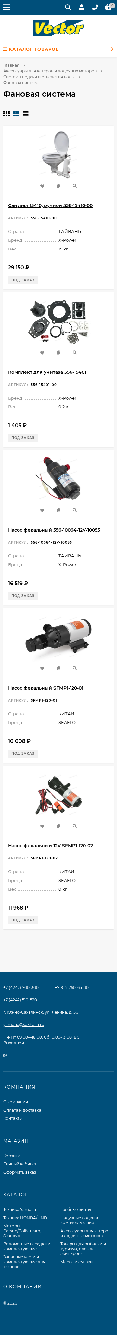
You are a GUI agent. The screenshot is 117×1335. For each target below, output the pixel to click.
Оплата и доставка (22, 1110)
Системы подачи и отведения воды (38, 76)
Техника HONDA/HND (25, 1217)
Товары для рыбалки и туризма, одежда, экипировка (83, 1248)
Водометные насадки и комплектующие (26, 1246)
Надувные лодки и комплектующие (79, 1220)
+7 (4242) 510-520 (20, 999)
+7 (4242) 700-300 (21, 987)
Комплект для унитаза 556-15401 (47, 372)
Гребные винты (75, 1209)
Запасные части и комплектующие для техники (24, 1261)
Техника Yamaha (19, 1209)
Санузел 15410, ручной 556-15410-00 (50, 205)
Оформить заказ (19, 1172)
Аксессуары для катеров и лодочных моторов (50, 70)
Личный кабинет (20, 1163)
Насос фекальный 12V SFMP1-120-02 (50, 846)
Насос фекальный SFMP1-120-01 (45, 688)
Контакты (12, 1118)
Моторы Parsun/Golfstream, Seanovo (22, 1230)
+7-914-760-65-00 (72, 987)
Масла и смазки (76, 1261)
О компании (15, 1102)
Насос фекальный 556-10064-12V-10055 (54, 530)
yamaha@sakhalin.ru (23, 1024)
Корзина (11, 1155)
